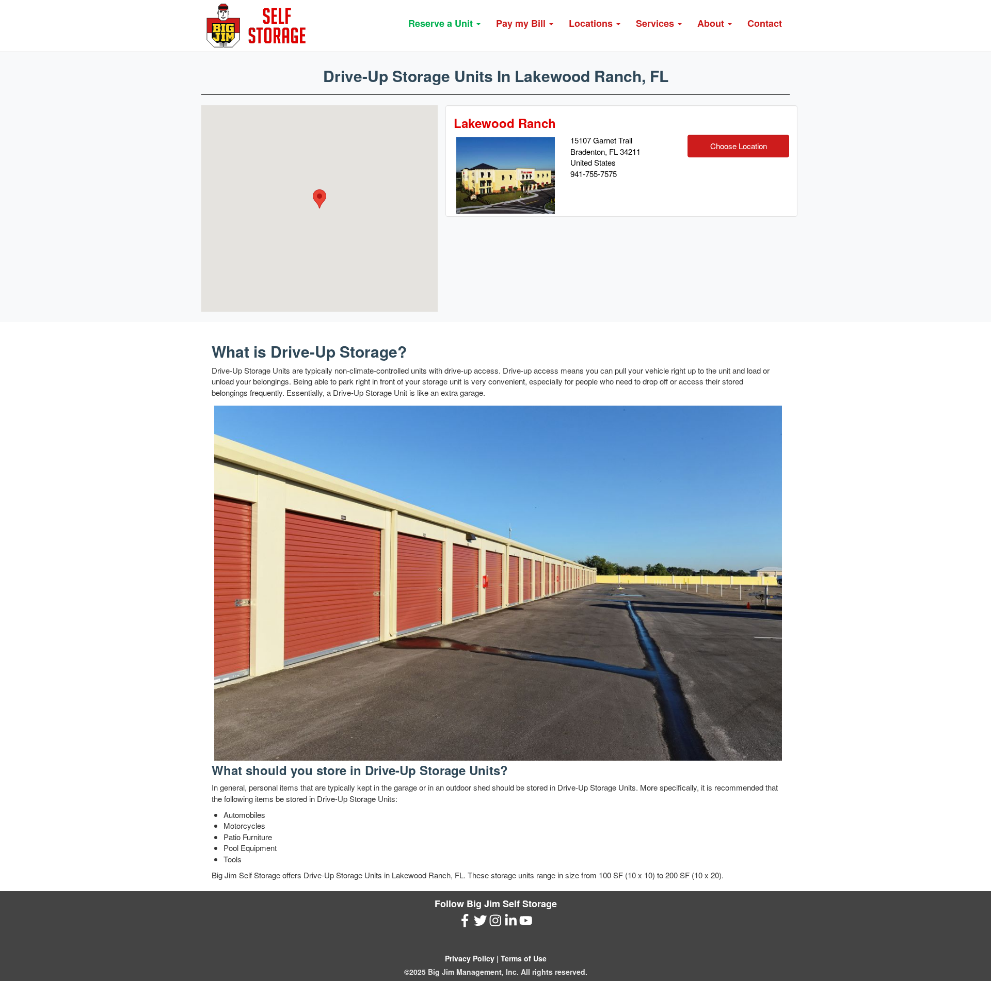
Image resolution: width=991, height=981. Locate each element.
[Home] (259, 26)
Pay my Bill (522, 23)
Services (656, 23)
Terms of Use (524, 958)
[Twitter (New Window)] (480, 923)
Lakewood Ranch (505, 123)
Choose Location (738, 145)
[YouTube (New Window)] (526, 923)
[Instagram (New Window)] (495, 923)
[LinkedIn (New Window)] (511, 923)
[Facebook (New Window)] (465, 923)
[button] (319, 198)
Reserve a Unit (441, 23)
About (712, 23)
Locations (592, 23)
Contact (764, 23)
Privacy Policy (469, 958)
